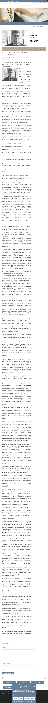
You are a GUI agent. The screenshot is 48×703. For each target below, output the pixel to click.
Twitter (33, 1)
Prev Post (3, 678)
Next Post (45, 678)
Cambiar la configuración (29, 698)
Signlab (10, 693)
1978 (11, 111)
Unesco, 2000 (19, 116)
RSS (45, 1)
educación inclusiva (21, 638)
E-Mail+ (45, 49)
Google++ (42, 49)
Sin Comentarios (27, 57)
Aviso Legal (32, 701)
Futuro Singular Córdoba (5, 23)
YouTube (42, 1)
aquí (28, 586)
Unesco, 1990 (10, 113)
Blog (23, 682)
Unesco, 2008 (5, 122)
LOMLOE (18, 281)
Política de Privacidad (25, 701)
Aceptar (15, 698)
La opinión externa (6, 59)
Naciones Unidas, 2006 (19, 108)
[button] (34, 686)
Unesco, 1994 (28, 114)
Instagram (38, 1)
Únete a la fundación (9, 687)
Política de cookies (17, 701)
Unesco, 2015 (28, 108)
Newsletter (9, 682)
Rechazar (21, 698)
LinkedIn (40, 1)
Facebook (35, 1)
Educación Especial (13, 638)
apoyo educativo (5, 638)
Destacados (37, 682)
